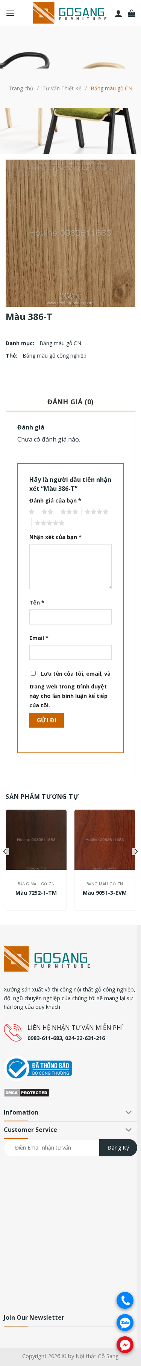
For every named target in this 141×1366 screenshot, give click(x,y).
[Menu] (10, 13)
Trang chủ (21, 88)
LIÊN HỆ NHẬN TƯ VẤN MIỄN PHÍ (75, 1027)
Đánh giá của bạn (55, 500)
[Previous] (5, 866)
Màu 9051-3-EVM (105, 892)
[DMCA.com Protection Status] (26, 1092)
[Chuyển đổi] (129, 1113)
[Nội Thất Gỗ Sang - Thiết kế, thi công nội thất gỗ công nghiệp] (70, 13)
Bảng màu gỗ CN (111, 88)
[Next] (135, 866)
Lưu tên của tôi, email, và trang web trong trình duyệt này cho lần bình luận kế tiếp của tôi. (70, 689)
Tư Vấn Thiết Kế (62, 88)
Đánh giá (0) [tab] (70, 401)
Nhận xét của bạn (55, 537)
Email (39, 637)
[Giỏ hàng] (131, 13)
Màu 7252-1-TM (36, 892)
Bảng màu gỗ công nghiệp (54, 355)
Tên (36, 602)
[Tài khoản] (118, 13)
